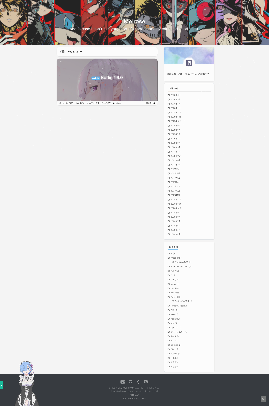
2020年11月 (176, 204)
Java (173, 314)
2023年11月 (176, 156)
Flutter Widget (177, 306)
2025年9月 (176, 125)
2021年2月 (175, 191)
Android (95, 78)
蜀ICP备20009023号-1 (134, 398)
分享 (173, 358)
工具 (173, 362)
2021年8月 (175, 169)
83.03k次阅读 (93, 103)
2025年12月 (176, 112)
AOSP (173, 271)
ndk (172, 323)
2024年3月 (176, 151)
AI (171, 253)
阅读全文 (149, 103)
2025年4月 (176, 138)
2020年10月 (176, 208)
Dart (173, 288)
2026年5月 (176, 99)
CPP (173, 280)
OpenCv (174, 327)
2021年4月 (175, 182)
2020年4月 (176, 234)
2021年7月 (175, 173)
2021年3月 (175, 186)
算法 (173, 367)
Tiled (173, 349)
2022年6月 (176, 160)
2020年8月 (176, 217)
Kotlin (173, 319)
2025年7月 (175, 134)
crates (173, 284)
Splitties (174, 345)
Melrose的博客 (126, 388)
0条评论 (81, 103)
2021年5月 (175, 178)
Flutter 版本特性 (182, 301)
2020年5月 (176, 230)
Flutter (174, 297)
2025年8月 (176, 130)
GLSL (173, 310)
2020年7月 (175, 221)
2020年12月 (176, 199)
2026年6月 (176, 95)
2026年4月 (176, 104)
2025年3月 (176, 143)
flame (173, 293)
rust (172, 340)
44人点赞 (107, 103)
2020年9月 (176, 212)
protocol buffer (177, 332)
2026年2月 (176, 108)
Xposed (174, 354)
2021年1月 (175, 195)
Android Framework (179, 266)
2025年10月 (176, 121)
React (173, 336)
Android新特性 (181, 262)
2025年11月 (176, 117)
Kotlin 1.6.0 (112, 77)
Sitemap (134, 395)
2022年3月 (176, 165)
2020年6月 (176, 225)
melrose (117, 103)
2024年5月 (176, 147)
